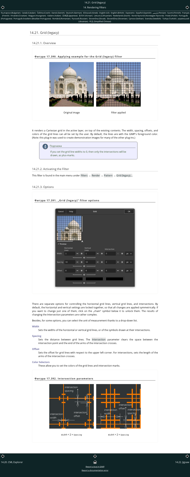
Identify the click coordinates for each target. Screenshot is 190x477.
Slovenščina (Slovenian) (117, 18)
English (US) (104, 12)
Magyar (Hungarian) (37, 15)
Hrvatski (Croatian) (19, 15)
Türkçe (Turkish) (169, 18)
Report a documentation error (95, 470)
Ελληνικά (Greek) (90, 12)
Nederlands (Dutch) (121, 15)
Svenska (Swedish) (153, 18)
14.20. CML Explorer (12, 462)
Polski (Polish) (171, 15)
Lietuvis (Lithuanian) (103, 15)
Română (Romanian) (61, 18)
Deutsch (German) (74, 12)
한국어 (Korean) (86, 15)
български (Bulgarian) (11, 12)
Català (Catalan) (29, 12)
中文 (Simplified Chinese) (100, 21)
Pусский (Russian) (80, 18)
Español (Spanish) (143, 12)
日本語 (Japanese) (70, 15)
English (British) (117, 12)
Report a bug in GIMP (95, 466)
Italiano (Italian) (54, 15)
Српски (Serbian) (136, 18)
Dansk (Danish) (58, 12)
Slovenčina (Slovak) (97, 18)
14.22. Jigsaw (182, 462)
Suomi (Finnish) (174, 12)
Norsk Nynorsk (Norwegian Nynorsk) (148, 15)
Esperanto (130, 12)
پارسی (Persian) (159, 12)
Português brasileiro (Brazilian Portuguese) (32, 18)
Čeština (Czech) (43, 12)
